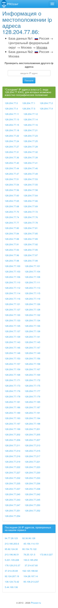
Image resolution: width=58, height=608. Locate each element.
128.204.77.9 (46, 108)
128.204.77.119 (32, 298)
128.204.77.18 (12, 130)
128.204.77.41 (31, 162)
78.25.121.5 (29, 554)
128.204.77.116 (12, 298)
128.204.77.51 (12, 179)
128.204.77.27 (12, 146)
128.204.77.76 (31, 217)
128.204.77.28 (31, 146)
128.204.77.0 (11, 103)
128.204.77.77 (12, 222)
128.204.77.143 (12, 342)
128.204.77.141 (32, 336)
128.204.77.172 (32, 380)
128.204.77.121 (12, 304)
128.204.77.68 (12, 206)
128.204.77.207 (32, 439)
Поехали (29, 80)
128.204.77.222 (12, 467)
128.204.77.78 (31, 222)
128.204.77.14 (31, 119)
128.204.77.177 (32, 391)
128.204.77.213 (32, 445)
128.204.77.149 (32, 353)
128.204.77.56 (12, 190)
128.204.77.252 (32, 510)
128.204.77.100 (12, 266)
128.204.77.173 (12, 385)
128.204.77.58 (31, 190)
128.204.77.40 (12, 162)
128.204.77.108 (32, 276)
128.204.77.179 (32, 396)
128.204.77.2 (46, 103)
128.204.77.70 (12, 211)
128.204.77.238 (32, 488)
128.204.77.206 (12, 439)
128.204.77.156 (32, 358)
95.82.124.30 (11, 549)
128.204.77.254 (12, 516)
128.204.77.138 (32, 331)
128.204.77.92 (31, 244)
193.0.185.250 (31, 559)
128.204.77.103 (12, 271)
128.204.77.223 (32, 467)
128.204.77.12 (31, 113)
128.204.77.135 (12, 325)
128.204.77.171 (12, 380)
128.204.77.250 (32, 505)
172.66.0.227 (46, 554)
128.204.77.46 (31, 168)
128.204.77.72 (31, 211)
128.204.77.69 (31, 206)
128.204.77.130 (12, 314)
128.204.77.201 (32, 429)
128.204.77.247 (12, 505)
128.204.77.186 (12, 407)
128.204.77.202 (12, 434)
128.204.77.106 (12, 276)
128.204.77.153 (12, 358)
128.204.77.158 (32, 363)
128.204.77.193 (12, 418)
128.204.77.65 (12, 200)
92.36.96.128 (28, 538)
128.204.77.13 (12, 119)
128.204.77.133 (12, 320)
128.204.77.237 (12, 488)
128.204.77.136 (32, 325)
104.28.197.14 (31, 576)
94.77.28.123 (11, 538)
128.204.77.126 (32, 304)
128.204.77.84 (12, 233)
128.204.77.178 (12, 396)
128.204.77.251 (12, 510)
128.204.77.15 (12, 124)
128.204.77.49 (31, 173)
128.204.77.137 (12, 331)
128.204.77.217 (32, 456)
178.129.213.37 (12, 565)
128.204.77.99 (31, 260)
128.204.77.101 (32, 266)
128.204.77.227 (12, 472)
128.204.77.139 (12, 336)
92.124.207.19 (12, 576)
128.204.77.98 (12, 260)
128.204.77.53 (31, 179)
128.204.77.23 (31, 135)
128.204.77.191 (32, 412)
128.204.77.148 (12, 353)
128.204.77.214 (12, 450)
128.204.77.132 (32, 314)
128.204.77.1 (28, 103)
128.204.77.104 (32, 271)
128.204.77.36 (12, 157)
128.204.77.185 (32, 401)
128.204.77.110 (12, 282)
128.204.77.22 (12, 135)
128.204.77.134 (32, 320)
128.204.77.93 (12, 249)
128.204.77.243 (12, 499)
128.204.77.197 (12, 423)
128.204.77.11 (12, 113)
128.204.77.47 (12, 173)
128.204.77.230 (32, 472)
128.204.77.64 (31, 195)
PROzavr (12, 4)
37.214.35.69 (11, 570)
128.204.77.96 (12, 255)
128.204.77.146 (12, 347)
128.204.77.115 (32, 293)
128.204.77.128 (32, 309)
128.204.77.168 (12, 374)
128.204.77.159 (12, 369)
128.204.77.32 (31, 152)
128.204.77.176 (12, 391)
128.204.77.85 (31, 233)
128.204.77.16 (31, 124)
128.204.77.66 (31, 200)
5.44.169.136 (11, 587)
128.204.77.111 (32, 282)
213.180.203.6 (12, 543)
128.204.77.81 (31, 228)
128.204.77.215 (32, 450)
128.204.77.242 (32, 494)
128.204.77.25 (31, 141)
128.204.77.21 (31, 130)
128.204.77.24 (12, 141)
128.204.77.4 (11, 108)
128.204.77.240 (12, 494)
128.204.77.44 (12, 168)
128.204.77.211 (12, 445)
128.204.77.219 (12, 461)
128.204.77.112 (12, 287)
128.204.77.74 (12, 217)
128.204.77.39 (31, 157)
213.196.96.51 (12, 554)
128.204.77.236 (32, 483)
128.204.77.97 (31, 255)
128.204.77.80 (12, 228)
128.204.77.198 (32, 423)
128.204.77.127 (12, 309)
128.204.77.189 (12, 412)
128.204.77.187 (32, 407)
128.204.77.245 (32, 499)
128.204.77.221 (32, 461)
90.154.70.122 (29, 549)
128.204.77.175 (32, 385)
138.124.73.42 (12, 581)
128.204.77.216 (12, 456)
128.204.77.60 (12, 195)
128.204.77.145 (32, 342)
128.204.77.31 (12, 152)
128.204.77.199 (12, 429)
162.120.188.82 (30, 570)
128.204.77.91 (12, 244)
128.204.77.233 (32, 477)
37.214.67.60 (31, 565)
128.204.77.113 (32, 287)
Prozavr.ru (36, 602)
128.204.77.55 (31, 184)
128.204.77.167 (32, 369)
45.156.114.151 (31, 543)
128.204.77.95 (31, 249)
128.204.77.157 (12, 363)
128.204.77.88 (12, 238)
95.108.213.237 (31, 581)
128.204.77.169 (32, 374)
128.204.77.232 (12, 477)
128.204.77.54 (12, 184)
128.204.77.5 (28, 108)
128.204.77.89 (31, 238)
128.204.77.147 (32, 347)
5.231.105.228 (12, 559)
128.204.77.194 (32, 418)
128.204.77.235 (12, 483)
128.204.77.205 (32, 434)
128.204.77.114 (12, 293)
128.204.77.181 (12, 401)
